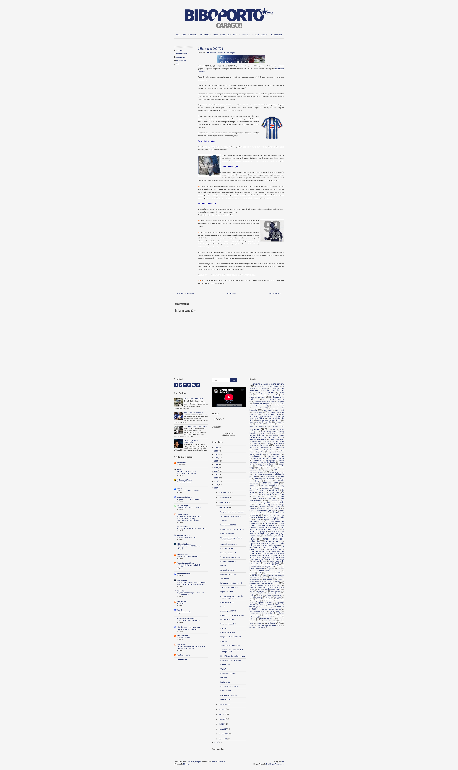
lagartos (275, 489)
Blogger (186, 764)
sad (251, 595)
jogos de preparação (268, 485)
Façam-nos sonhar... (227, 592)
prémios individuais (275, 581)
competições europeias (258, 439)
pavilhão (277, 571)
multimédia (272, 517)
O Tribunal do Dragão (184, 544)
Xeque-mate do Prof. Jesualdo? (231, 516)
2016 (216, 458)
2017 (216, 454)
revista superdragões (256, 593)
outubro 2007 (223, 502)
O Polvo (179, 469)
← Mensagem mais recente (184, 293)
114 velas (223, 521)
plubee (265, 575)
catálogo (263, 434)
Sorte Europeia (225, 699)
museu (258, 519)
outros (278, 567)
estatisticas (270, 464)
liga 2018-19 (272, 498)
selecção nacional (256, 597)
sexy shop (277, 597)
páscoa (254, 571)
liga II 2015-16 (273, 505)
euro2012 (268, 466)
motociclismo (267, 515)
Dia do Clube (181, 591)
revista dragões (261, 591)
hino (263, 477)
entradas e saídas (277, 458)
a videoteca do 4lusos (273, 399)
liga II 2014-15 (259, 505)
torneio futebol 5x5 (266, 617)
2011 (216, 474)
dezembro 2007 (224, 492)
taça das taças (268, 607)
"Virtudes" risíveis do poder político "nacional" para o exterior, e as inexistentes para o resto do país (188, 518)
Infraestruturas (205, 35)
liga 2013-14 (279, 494)
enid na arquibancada (260, 458)
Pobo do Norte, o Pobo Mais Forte (188, 627)
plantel (254, 575)
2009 (216, 481)
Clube (184, 35)
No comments (181, 60)
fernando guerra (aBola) (270, 468)
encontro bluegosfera (276, 456)
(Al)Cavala (180, 603)
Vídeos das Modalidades (185, 563)
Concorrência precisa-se (228, 544)
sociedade (268, 599)
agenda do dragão (261, 404)
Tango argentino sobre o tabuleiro (232, 512)
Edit (177, 64)
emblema (267, 454)
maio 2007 (222, 719)
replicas (260, 589)
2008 (216, 484)
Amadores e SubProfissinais (230, 645)
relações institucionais (276, 587)
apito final (280, 410)
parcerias (281, 569)
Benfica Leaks (181, 644)
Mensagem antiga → (276, 293)
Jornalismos (224, 579)
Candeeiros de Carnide (184, 497)
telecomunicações (254, 613)
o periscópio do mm (270, 555)
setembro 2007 (224, 507)
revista (252, 591)
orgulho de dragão (272, 563)
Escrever (223, 566)
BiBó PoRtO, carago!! (194, 762)
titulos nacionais (270, 615)
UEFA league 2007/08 (210, 48)
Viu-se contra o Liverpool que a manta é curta (231, 539)
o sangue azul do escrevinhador (267, 556)
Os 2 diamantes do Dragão (229, 686)
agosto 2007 (223, 704)
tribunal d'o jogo (266, 619)
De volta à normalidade (228, 561)
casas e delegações (268, 432)
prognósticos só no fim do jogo (264, 583)
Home (177, 35)
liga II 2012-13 (267, 503)
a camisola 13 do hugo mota (266, 386)
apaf (273, 408)
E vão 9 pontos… (226, 691)
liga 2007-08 (273, 491)
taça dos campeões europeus (271, 609)
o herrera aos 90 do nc (272, 541)
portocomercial (254, 579)
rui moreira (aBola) (273, 593)
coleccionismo (273, 435)
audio (251, 422)
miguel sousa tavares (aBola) (262, 511)
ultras (259, 623)
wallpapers (261, 628)
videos (271, 623)
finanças (267, 470)
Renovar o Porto (182, 514)
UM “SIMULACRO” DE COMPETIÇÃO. (191, 441)
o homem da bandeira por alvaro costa (262, 543)
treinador (253, 619)
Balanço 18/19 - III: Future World (187, 556)
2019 (216, 447)
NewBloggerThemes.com (275, 764)
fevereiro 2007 (223, 734)
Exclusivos (246, 35)
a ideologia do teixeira (264, 393)
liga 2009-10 (263, 492)
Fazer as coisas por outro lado (187, 629)
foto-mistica (274, 472)
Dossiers (255, 35)
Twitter (222, 53)
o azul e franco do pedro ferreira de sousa (267, 524)
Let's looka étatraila (227, 570)
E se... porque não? (227, 548)
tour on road (278, 617)
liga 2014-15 (257, 496)
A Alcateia (223, 641)
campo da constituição (258, 427)
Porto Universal (182, 580)
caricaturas (273, 430)
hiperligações (271, 477)
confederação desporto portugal (260, 441)
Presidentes (193, 35)
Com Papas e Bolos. (183, 638)
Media (215, 35)
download (278, 445)
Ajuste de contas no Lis (228, 695)
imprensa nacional (270, 483)
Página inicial (231, 293)
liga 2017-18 (259, 498)
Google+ (232, 53)
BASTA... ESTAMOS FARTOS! (193, 412)
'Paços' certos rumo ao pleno (230, 557)
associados (276, 420)
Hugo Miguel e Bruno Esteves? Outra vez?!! (191, 529)
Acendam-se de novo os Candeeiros (189, 499)
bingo (251, 424)
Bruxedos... (224, 678)
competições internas (277, 439)
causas (271, 434)
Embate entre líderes (227, 619)
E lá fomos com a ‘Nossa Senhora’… (232, 529)
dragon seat (272, 452)
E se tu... (223, 607)
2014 (216, 464)
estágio (259, 464)
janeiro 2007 (223, 739)
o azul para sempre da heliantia (267, 526)
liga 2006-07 (261, 491)
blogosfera (259, 424)
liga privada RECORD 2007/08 (230, 637)
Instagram (185, 385)
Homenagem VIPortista (228, 673)
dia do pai (266, 443)
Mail (194, 385)
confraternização (278, 441)
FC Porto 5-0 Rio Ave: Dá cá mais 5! (188, 620)
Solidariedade (225, 665)
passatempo (180, 57)
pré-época (267, 579)
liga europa (273, 501)
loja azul (271, 507)
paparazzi (271, 569)
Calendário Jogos (233, 35)
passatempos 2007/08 (228, 611)
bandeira (257, 422)
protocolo (252, 585)
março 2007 (223, 729)
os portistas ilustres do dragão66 (267, 566)
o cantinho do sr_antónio (267, 530)
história (281, 476)
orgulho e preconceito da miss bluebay (264, 565)
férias (259, 468)
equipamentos (270, 460)
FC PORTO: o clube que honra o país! (232, 656)
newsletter (266, 519)
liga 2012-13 (266, 494)
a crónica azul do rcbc (273, 390)
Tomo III (179, 610)
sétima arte (268, 597)
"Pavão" (223, 669)
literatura (262, 507)
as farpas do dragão (270, 414)
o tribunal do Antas (259, 561)
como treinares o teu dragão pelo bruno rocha (267, 436)
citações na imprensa (257, 435)
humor (269, 481)
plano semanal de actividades (274, 573)
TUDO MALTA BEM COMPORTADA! (195, 426)
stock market (268, 601)
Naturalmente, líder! (227, 602)
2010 (216, 478)
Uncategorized (276, 35)
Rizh (282, 762)
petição (259, 573)
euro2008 (259, 466)
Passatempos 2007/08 (228, 525)
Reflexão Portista (182, 527)
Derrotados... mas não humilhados (232, 615)
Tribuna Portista (182, 601)
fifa (260, 470)
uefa (259, 621)
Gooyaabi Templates (218, 762)
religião (254, 589)
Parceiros (264, 35)
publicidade (261, 585)
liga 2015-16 (269, 496)
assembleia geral (262, 420)
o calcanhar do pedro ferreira (267, 529)
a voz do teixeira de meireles (265, 401)
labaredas (265, 489)
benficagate (266, 422)
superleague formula (265, 603)
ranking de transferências (258, 587)
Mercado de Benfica (183, 574)
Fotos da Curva (182, 660)
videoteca (252, 626)
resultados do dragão (273, 589)
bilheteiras (277, 422)
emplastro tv (277, 454)
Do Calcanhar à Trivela (184, 480)
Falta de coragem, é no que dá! (231, 583)
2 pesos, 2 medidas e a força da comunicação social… (231, 597)
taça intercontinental (257, 611)
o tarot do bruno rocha (275, 559)
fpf (283, 472)
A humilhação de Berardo (229, 587)
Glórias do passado (227, 534)
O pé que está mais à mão (186, 618)
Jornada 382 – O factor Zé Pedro (188, 490)
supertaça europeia (274, 605)
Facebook (212, 53)
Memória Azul (181, 463)
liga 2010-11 (275, 492)
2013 (216, 468)
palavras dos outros (257, 569)
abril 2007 (222, 724)
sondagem (255, 601)
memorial (277, 508)
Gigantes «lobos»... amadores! (230, 660)
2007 (216, 488)
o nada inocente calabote (259, 551)
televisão (269, 613)
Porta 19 (179, 488)
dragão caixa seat (266, 448)
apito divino (267, 410)
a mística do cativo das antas (268, 395)
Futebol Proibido (182, 636)
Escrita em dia (225, 682)
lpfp (279, 507)
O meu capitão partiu (184, 482)
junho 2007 (222, 714)
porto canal (275, 577)
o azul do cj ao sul (269, 523)
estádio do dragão (267, 462)
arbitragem (257, 412)
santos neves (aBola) (265, 595)
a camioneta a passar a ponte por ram (267, 384)
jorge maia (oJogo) (265, 487)
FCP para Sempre (182, 506)
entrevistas (257, 460)
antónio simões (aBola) (260, 408)
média (268, 508)
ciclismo (279, 434)
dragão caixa (254, 448)
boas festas (270, 424)
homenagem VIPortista (264, 479)
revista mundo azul (276, 591)
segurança (277, 595)
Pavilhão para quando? (228, 553)
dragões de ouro (269, 450)
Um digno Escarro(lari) (228, 624)
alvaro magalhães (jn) (277, 406)
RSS (198, 385)
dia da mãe (256, 443)
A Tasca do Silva (182, 554)
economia (258, 454)
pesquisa (252, 573)
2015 (216, 461)
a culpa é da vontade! (184, 612)
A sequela (223, 628)
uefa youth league (270, 621)
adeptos (281, 401)
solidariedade (280, 599)
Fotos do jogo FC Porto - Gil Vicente (189, 508)
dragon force (260, 452)
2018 (216, 451)
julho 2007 (222, 709)
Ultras (222, 35)
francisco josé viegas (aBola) (262, 474)
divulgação (264, 445)
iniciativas (253, 485)
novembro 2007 (224, 497)
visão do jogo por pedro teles (269, 626)
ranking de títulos (274, 585)
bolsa (280, 424)
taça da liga (254, 607)
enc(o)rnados (255, 456)
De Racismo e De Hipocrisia (186, 537)
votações (252, 628)
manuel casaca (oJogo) (257, 508)
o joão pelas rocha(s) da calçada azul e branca (267, 544)
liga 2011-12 (254, 494)
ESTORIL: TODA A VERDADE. (193, 399)
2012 (216, 471)
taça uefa (275, 611)
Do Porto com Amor (183, 535)
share (251, 599)
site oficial (258, 599)
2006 (216, 742)
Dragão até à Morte (183, 655)
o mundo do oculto (274, 549)
